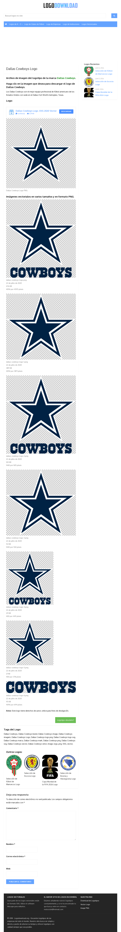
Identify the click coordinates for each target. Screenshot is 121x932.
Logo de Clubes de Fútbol (34, 24)
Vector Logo (85, 904)
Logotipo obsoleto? (65, 720)
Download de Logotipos (90, 901)
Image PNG (85, 908)
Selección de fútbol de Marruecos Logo (13, 781)
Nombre (10, 844)
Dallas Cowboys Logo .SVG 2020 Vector (36, 110)
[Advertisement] (41, 47)
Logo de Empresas (53, 24)
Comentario (12, 808)
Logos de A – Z (15, 24)
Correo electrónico (15, 856)
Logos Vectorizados (89, 24)
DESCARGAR (66, 111)
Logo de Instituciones (71, 24)
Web (8, 869)
